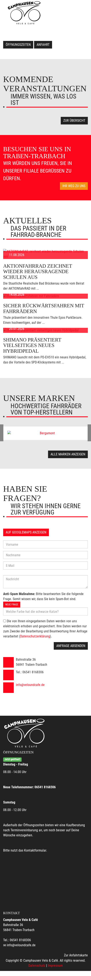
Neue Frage (11, 604)
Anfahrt (43, 45)
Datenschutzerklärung (35, 636)
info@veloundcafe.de (30, 685)
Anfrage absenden (70, 646)
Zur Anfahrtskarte (76, 955)
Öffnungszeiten (18, 45)
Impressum (55, 966)
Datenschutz (36, 966)
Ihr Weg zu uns (73, 186)
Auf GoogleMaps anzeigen (26, 532)
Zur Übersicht (74, 121)
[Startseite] (24, 12)
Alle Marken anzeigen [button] (68, 454)
